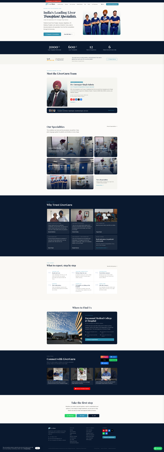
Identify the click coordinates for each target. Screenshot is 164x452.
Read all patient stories (101, 247)
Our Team (72, 439)
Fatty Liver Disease (90, 434)
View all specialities (111, 126)
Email (83, 415)
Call (95, 415)
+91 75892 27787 (53, 436)
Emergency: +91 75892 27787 (54, 1)
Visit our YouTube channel (83, 388)
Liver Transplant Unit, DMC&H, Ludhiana (94, 323)
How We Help (67, 34)
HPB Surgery (89, 439)
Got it (37, 448)
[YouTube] (71, 99)
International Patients (74, 442)
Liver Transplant (89, 438)
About (89, 4)
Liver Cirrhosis (89, 430)
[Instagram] (74, 99)
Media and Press (73, 441)
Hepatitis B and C (89, 433)
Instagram (105, 356)
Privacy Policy (96, 448)
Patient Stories (80, 4)
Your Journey (72, 4)
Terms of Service (104, 448)
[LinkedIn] (76, 99)
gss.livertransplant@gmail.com (56, 438)
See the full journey (111, 266)
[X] (79, 99)
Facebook (105, 363)
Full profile (72, 102)
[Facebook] (81, 99)
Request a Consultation (53, 34)
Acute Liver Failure (90, 436)
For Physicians (95, 4)
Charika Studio (83, 448)
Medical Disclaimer (112, 448)
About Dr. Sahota (73, 436)
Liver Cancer (89, 431)
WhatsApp (114, 360)
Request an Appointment (112, 4)
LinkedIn (114, 356)
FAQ (85, 4)
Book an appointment (93, 339)
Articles (66, 4)
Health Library (60, 4)
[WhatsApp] (103, 433)
